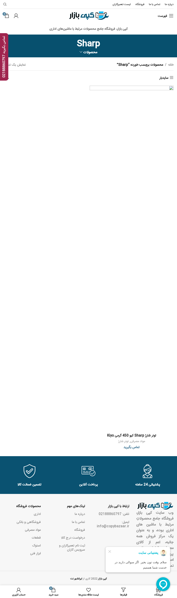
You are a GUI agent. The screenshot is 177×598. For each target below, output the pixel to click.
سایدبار (163, 77)
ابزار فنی (35, 553)
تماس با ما (78, 521)
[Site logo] (88, 16)
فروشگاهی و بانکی (29, 521)
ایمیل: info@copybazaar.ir (113, 524)
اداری (37, 513)
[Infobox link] (29, 475)
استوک (36, 545)
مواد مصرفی (137, 441)
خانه (171, 64)
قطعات (36, 537)
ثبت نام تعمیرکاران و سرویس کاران (72, 547)
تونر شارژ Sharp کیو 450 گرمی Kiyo (131, 435)
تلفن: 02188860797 (114, 513)
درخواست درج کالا (73, 537)
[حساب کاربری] (16, 15)
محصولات (90, 52)
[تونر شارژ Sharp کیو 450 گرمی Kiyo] (132, 258)
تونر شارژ (123, 441)
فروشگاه (79, 529)
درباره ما (80, 513)
